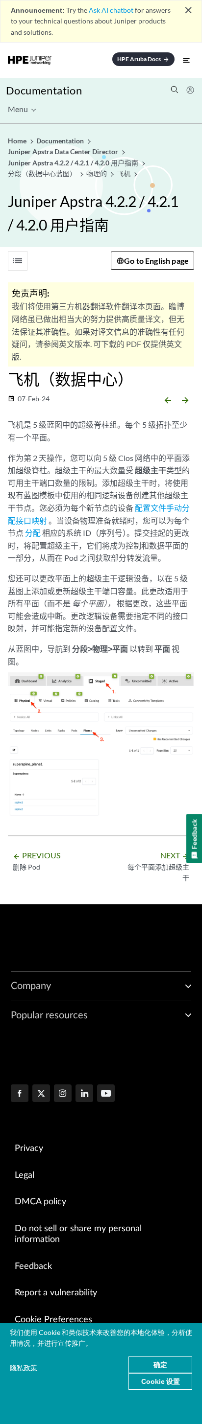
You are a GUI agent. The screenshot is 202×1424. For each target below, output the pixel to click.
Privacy (29, 1148)
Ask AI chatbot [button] (111, 10)
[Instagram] (63, 1094)
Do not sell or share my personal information (78, 1234)
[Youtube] (106, 1094)
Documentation (44, 90)
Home (18, 141)
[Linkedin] (84, 1094)
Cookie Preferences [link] (53, 1319)
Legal (24, 1175)
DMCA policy (40, 1201)
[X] (41, 1094)
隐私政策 (23, 1367)
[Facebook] (19, 1094)
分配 (33, 532)
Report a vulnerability (56, 1292)
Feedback (33, 1266)
